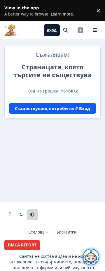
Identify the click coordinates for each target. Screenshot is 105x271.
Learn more (11, 10)
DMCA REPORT (22, 245)
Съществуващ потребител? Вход (52, 108)
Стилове (37, 232)
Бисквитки (67, 232)
